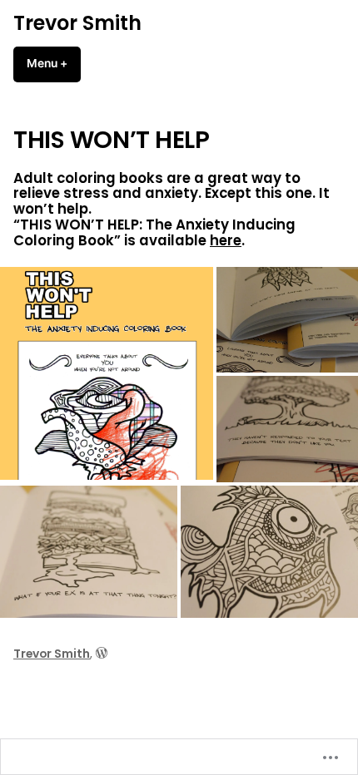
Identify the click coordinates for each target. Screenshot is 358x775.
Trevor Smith (77, 23)
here (225, 240)
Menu (54, 63)
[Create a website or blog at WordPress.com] (101, 653)
